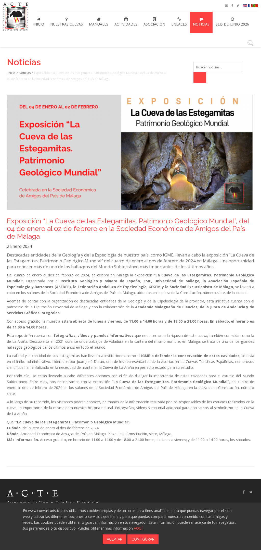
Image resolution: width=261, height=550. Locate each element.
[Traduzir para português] (255, 5)
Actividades (125, 24)
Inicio (38, 24)
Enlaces (179, 24)
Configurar (143, 539)
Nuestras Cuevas (66, 24)
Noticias (201, 24)
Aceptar (114, 539)
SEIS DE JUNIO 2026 (232, 24)
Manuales (98, 24)
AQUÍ (138, 528)
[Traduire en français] (250, 5)
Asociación (154, 24)
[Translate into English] (245, 5)
